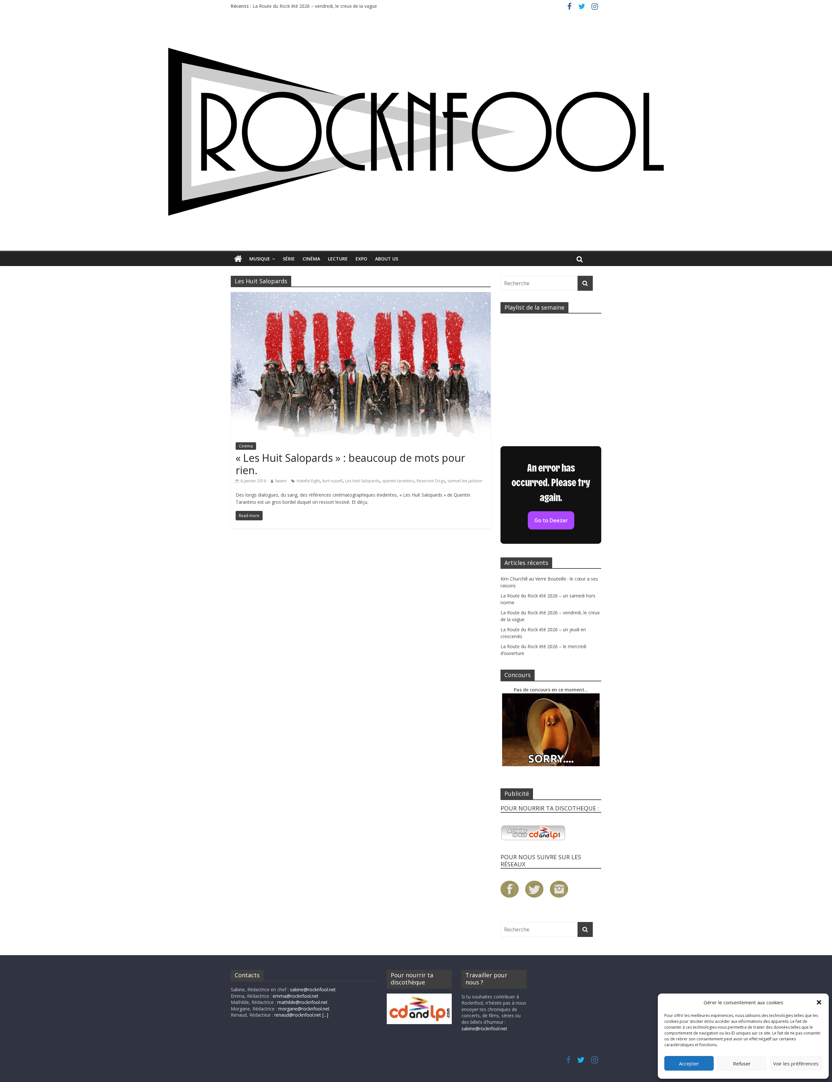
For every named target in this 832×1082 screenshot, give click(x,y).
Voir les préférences (796, 1063)
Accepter (689, 1063)
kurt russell (332, 481)
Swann (281, 481)
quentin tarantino (398, 481)
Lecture (338, 259)
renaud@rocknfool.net (297, 1015)
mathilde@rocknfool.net (302, 1002)
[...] (325, 1015)
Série (289, 259)
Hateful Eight (308, 481)
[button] (819, 1002)
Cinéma (311, 259)
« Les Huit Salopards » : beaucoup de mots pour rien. (350, 464)
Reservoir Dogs (431, 481)
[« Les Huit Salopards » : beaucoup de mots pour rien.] (361, 296)
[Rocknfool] (416, 131)
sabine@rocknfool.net (313, 989)
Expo (361, 259)
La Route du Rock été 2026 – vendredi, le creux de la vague (315, 6)
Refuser (742, 1063)
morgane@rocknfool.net (304, 1009)
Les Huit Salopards (362, 481)
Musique (259, 259)
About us (386, 259)
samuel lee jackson (465, 481)
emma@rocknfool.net (295, 996)
